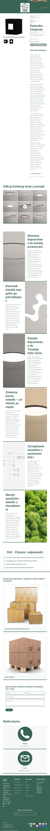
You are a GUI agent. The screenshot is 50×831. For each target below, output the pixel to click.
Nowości (27, 790)
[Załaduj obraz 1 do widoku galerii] (5, 41)
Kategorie (27, 784)
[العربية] (29, 0)
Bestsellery (27, 787)
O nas (26, 782)
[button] (3, 7)
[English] (33, 0)
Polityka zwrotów (17, 787)
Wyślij (9, 710)
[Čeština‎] (31, 0)
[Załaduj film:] (25, 206)
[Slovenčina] (42, 0)
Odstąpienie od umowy (30, 795)
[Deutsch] (36, 0)
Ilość (31, 37)
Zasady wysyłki (17, 790)
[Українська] (46, 0)
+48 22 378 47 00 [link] (24, 746)
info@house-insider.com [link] (24, 770)
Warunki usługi (17, 793)
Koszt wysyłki (41, 34)
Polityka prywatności (18, 784)
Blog (26, 793)
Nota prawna (17, 782)
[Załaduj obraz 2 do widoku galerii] (11, 41)
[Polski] (40, 0)
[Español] (44, 0)
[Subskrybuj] (34, 813)
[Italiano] (38, 0)
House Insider (8, 830)
